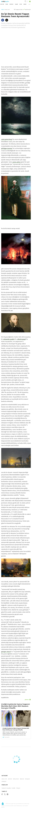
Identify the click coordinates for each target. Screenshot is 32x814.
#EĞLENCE (16, 779)
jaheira (27, 699)
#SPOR (10, 779)
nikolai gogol (21, 339)
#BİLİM (22, 779)
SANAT (2, 9)
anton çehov (16, 162)
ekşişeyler (8, 1)
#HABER (4, 781)
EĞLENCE (11, 4)
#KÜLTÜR (4, 779)
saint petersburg (6, 139)
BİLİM (7, 4)
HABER (24, 4)
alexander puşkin (9, 339)
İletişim (18, 788)
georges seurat (6, 652)
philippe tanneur (6, 148)
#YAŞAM (27, 779)
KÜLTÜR (2, 4)
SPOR (20, 4)
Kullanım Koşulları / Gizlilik (8, 788)
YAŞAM (16, 4)
